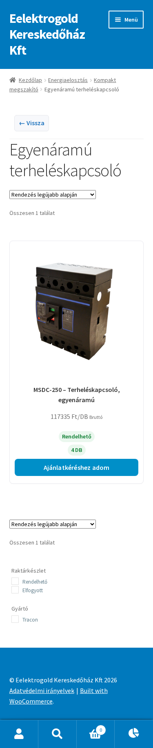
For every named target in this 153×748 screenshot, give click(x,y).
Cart (89, 727)
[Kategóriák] (134, 734)
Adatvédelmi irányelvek (41, 690)
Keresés (57, 734)
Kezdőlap (30, 80)
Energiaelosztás (68, 80)
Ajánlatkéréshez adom (77, 467)
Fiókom (19, 734)
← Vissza (31, 123)
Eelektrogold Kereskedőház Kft (47, 34)
